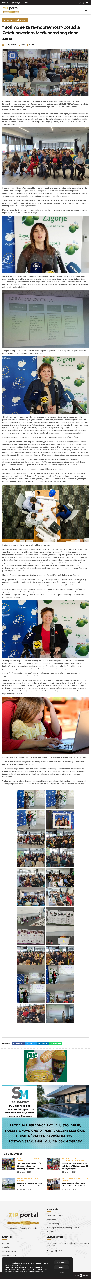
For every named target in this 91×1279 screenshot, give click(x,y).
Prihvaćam (61, 1262)
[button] (81, 10)
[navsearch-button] (86, 10)
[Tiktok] (83, 2)
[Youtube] (87, 2)
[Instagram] (79, 2)
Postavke (61, 1272)
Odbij (61, 1267)
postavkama (38, 1269)
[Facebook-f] (76, 2)
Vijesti (24, 20)
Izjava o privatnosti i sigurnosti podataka (28, 1271)
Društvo (18, 20)
